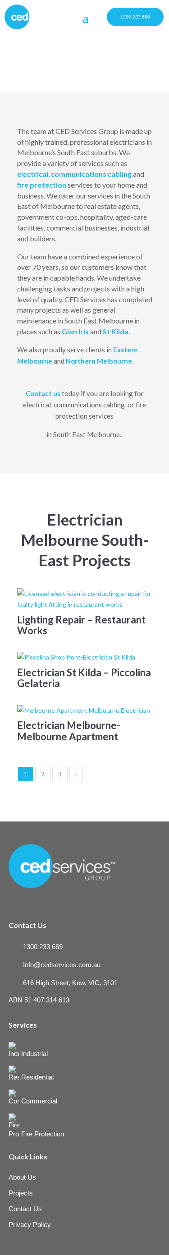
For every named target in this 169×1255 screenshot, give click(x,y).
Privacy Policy (30, 1224)
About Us (22, 1177)
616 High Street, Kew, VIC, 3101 (70, 983)
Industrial (33, 1053)
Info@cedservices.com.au (61, 965)
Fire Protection (41, 1134)
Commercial (38, 1101)
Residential (36, 1077)
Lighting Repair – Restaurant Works (81, 625)
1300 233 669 (135, 16)
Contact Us (25, 1209)
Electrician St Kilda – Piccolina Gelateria (84, 677)
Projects (21, 1193)
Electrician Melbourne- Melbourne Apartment (68, 730)
